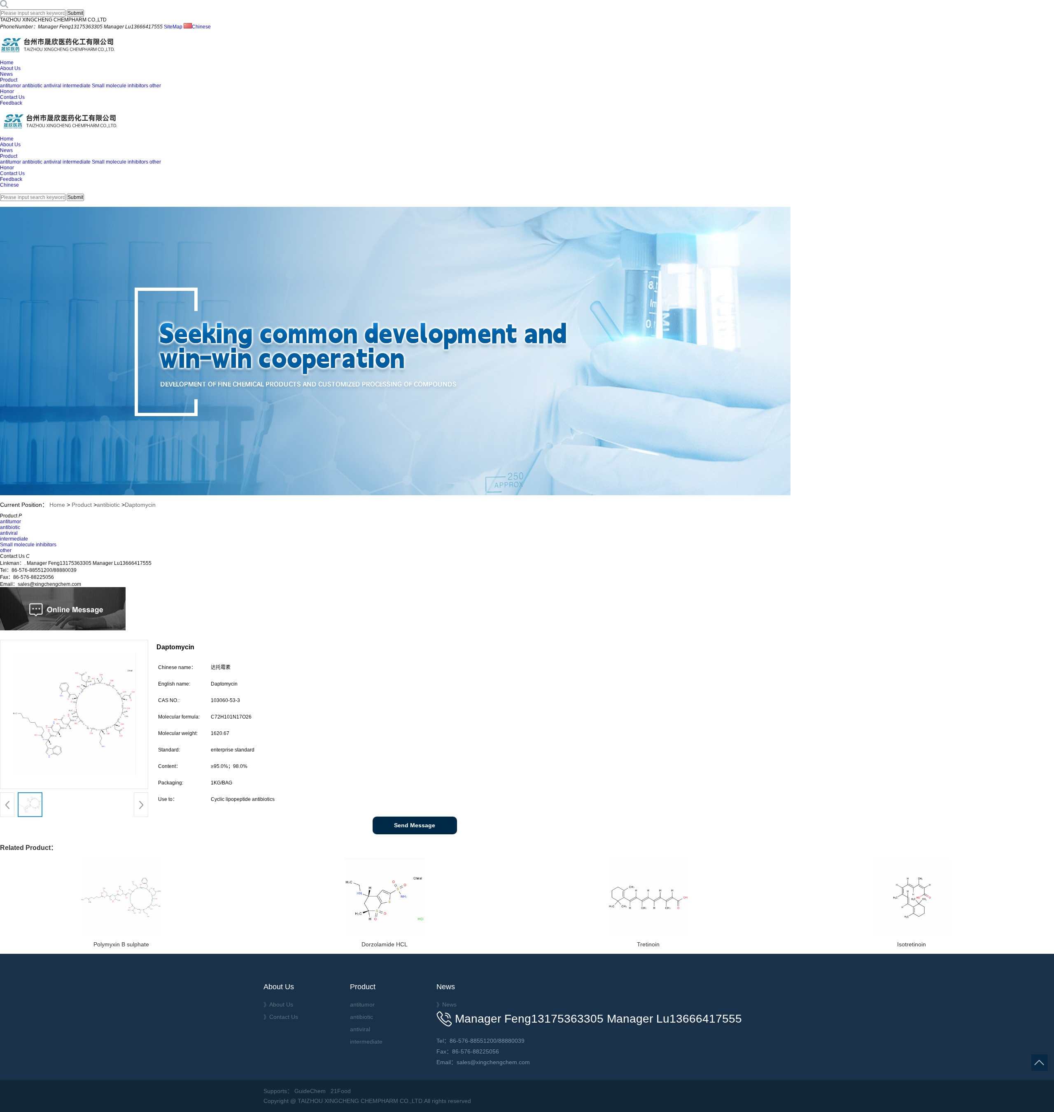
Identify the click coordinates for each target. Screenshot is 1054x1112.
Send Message (414, 825)
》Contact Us (281, 1017)
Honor (7, 91)
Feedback (11, 103)
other (155, 86)
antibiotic (32, 86)
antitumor (10, 86)
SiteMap (173, 27)
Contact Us (12, 97)
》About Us (278, 1004)
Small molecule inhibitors (120, 86)
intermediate (77, 86)
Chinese (201, 27)
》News (446, 1004)
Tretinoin (648, 944)
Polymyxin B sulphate (121, 944)
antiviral (52, 86)
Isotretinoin (911, 944)
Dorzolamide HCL (384, 944)
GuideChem (310, 1091)
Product (8, 80)
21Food (341, 1091)
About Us (10, 68)
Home (7, 63)
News (6, 74)
